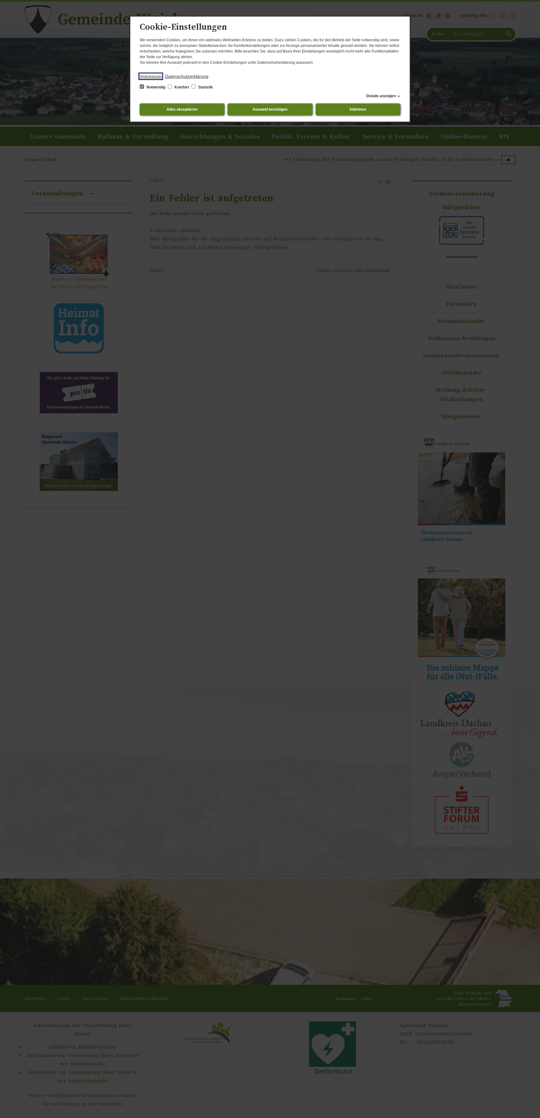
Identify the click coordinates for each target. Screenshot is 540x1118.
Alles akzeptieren (182, 109)
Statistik (205, 87)
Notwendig (156, 87)
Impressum (151, 76)
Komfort (181, 87)
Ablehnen (357, 109)
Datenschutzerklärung (186, 76)
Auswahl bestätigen (270, 109)
